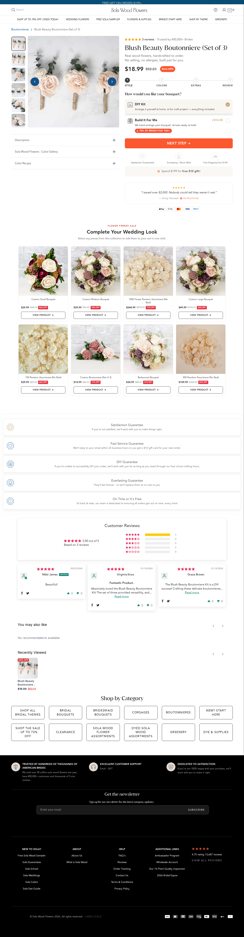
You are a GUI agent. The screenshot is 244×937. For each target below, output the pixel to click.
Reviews (122, 862)
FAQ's (122, 855)
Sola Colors (31, 882)
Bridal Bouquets (65, 712)
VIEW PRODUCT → (43, 315)
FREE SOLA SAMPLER (108, 19)
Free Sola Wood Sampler (32, 855)
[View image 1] (18, 44)
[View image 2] (18, 59)
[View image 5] (18, 105)
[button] (133, 39)
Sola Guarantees (32, 862)
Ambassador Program (167, 855)
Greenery (221, 19)
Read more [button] (121, 596)
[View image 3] (18, 74)
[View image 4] (18, 90)
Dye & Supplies (216, 732)
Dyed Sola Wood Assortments (141, 732)
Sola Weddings (31, 875)
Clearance (65, 732)
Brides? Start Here (170, 19)
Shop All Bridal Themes (28, 712)
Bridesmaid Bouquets (103, 712)
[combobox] (32, 10)
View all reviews (207, 860)
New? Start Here (216, 712)
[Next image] (112, 81)
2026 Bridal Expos (167, 875)
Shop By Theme (198, 19)
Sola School (31, 869)
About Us (76, 855)
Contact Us (122, 875)
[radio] (179, 106)
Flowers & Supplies (139, 19)
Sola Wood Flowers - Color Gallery (36, 152)
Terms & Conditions (122, 882)
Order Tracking (122, 869)
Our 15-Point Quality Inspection (167, 869)
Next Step (176, 143)
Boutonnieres (20, 29)
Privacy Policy (122, 889)
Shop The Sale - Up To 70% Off (28, 732)
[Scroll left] (213, 626)
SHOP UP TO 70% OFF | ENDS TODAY (37, 19)
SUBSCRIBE (196, 810)
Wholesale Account (167, 862)
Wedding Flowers (77, 19)
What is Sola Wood (76, 862)
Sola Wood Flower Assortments (103, 732)
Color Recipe (23, 163)
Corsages (141, 712)
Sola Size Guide (31, 889)
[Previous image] (35, 81)
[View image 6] (18, 120)
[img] (45, 569)
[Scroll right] (222, 626)
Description (22, 140)
